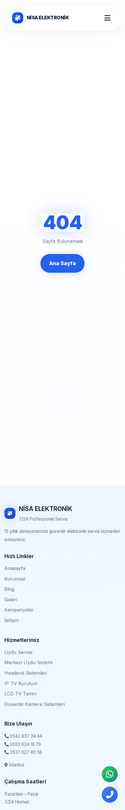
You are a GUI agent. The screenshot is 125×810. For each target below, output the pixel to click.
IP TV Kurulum (20, 683)
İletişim (11, 620)
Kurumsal (14, 579)
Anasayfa (14, 568)
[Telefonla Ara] (110, 795)
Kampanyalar (19, 610)
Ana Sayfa (62, 263)
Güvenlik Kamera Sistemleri (34, 704)
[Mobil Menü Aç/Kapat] (107, 18)
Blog (9, 589)
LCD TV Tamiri (20, 694)
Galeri (10, 599)
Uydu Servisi (18, 652)
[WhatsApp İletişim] (110, 774)
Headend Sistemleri (25, 673)
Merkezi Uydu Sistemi (28, 662)
